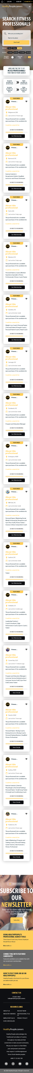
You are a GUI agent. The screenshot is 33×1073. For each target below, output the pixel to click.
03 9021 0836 (16, 997)
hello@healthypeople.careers (16, 998)
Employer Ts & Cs (9, 1018)
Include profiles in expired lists (9, 90)
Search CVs (20, 57)
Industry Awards (9, 1014)
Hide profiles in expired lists (24, 90)
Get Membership (16, 136)
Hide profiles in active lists (23, 82)
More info (6, 946)
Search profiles (6, 57)
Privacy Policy (22, 1018)
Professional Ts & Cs (23, 1014)
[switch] (13, 57)
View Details (16, 693)
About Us (6, 1011)
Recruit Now (21, 1011)
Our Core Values (9, 1021)
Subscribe (16, 920)
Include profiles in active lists (9, 82)
